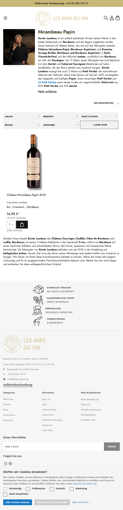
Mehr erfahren (47, 91)
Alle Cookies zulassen (17, 502)
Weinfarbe (49, 125)
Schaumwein (9, 415)
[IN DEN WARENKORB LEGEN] (22, 225)
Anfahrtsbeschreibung (17, 385)
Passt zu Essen (90, 116)
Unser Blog (47, 430)
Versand (23, 218)
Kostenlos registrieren (91, 409)
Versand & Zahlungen (52, 420)
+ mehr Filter (100, 124)
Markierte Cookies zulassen (52, 502)
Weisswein (8, 399)
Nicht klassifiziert (19, 493)
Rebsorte (48, 116)
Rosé (5, 409)
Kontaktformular (88, 420)
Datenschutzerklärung (85, 483)
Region (9, 125)
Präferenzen (38, 488)
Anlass (9, 116)
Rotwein (7, 404)
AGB (44, 404)
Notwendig (15, 488)
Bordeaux (33, 207)
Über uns (46, 399)
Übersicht (85, 404)
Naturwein (8, 420)
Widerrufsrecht (49, 409)
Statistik (60, 488)
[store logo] (61, 18)
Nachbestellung (88, 414)
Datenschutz (47, 414)
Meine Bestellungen (90, 399)
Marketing (81, 488)
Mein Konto (112, 18)
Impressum (47, 425)
